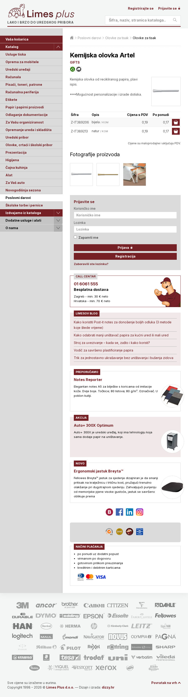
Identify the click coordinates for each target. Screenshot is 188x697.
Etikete (11, 100)
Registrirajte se (141, 8)
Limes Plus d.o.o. (60, 687)
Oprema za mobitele (22, 62)
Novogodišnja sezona (23, 190)
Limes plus (51, 14)
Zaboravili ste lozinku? (91, 264)
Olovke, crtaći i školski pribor (29, 145)
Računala (13, 77)
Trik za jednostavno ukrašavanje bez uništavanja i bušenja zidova (123, 358)
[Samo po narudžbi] (78, 69)
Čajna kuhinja (17, 167)
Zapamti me (88, 237)
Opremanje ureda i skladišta (29, 130)
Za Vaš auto (15, 183)
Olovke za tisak (117, 38)
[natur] (108, 174)
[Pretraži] (175, 20)
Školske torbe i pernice (24, 205)
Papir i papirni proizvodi (25, 107)
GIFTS (75, 62)
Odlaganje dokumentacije (27, 115)
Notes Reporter (88, 379)
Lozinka (80, 223)
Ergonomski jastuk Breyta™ (98, 471)
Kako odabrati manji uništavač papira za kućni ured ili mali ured (121, 335)
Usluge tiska (16, 54)
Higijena (12, 160)
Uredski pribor (17, 137)
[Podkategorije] (58, 47)
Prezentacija (16, 152)
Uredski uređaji (18, 69)
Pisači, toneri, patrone (24, 84)
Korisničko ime (85, 208)
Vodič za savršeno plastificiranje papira (103, 350)
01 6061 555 (86, 283)
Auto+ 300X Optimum (93, 425)
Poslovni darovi (18, 198)
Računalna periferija (22, 92)
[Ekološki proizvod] (72, 69)
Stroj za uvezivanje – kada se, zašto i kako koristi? (112, 343)
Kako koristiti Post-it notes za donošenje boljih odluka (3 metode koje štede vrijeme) (122, 325)
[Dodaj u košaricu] (176, 122)
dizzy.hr (108, 687)
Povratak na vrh (164, 683)
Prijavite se (167, 8)
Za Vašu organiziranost (25, 122)
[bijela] (81, 174)
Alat (9, 175)
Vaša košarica (17, 39)
